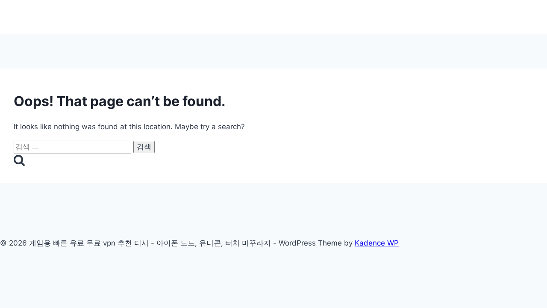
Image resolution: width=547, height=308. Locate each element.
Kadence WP (377, 243)
